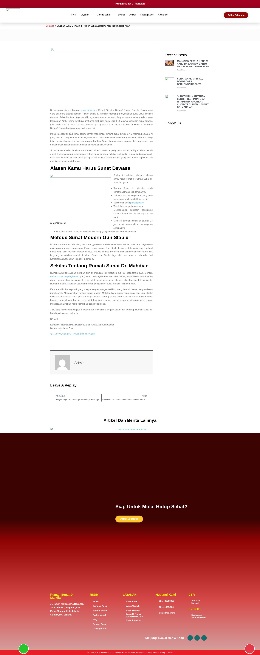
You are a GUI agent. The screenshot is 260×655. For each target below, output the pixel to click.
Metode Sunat (103, 14)
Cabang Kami (146, 14)
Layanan (84, 14)
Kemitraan (163, 14)
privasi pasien (137, 202)
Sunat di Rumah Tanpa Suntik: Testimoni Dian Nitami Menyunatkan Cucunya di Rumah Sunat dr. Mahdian (193, 101)
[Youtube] (204, 638)
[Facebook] (190, 638)
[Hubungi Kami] (250, 649)
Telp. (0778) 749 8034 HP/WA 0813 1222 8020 (72, 334)
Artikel (132, 14)
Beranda (50, 25)
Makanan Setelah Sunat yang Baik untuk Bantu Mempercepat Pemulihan (193, 64)
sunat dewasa (88, 110)
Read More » (181, 70)
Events (121, 14)
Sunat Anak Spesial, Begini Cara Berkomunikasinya (190, 81)
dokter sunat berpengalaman (64, 276)
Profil (73, 14)
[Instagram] (197, 638)
